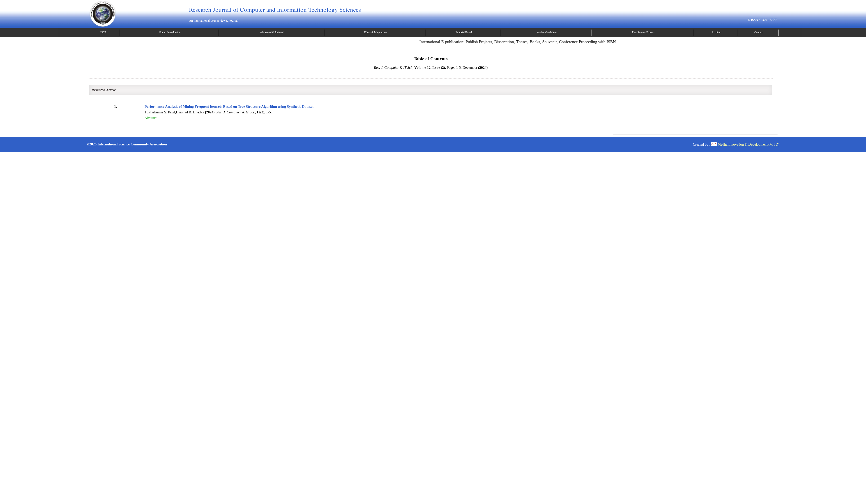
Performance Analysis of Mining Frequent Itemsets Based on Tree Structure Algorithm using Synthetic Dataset (229, 106)
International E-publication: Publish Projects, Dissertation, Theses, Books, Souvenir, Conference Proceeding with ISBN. (505, 41)
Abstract (151, 118)
